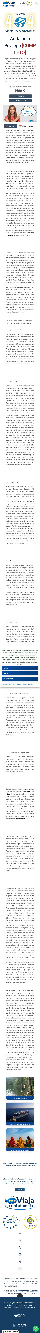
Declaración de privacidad (20, 684)
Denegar (6, 673)
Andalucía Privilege (20, 45)
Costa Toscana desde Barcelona (20, 1124)
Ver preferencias (8, 679)
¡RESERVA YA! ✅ (20, 101)
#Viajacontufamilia (12, 140)
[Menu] (36, 3)
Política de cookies (7, 684)
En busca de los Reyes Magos (20, 1150)
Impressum (31, 684)
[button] (37, 648)
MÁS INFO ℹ (20, 96)
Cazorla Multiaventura (20, 1099)
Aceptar (5, 668)
